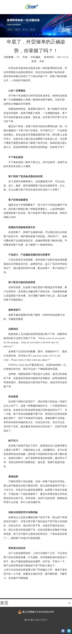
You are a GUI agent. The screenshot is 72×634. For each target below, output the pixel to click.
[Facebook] (63, 631)
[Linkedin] (69, 631)
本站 (41, 61)
